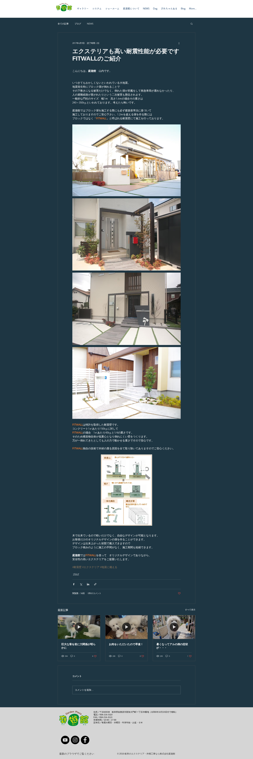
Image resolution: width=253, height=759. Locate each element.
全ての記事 (63, 23)
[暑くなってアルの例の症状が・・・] (174, 627)
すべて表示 (190, 609)
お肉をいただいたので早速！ (126, 644)
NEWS (90, 23)
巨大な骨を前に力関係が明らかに (78, 646)
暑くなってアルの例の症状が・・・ (172, 646)
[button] (191, 23)
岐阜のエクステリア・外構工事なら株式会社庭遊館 (150, 753)
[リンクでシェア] (95, 584)
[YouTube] (65, 740)
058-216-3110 (106, 714)
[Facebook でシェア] (73, 584)
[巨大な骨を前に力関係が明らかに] (79, 627)
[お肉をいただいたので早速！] (126, 627)
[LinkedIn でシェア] (88, 584)
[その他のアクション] (179, 43)
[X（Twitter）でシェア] (81, 584)
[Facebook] (85, 740)
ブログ (78, 23)
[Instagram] (75, 740)
